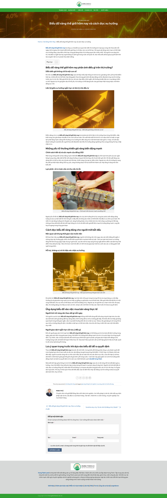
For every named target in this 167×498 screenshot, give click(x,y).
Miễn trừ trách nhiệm (76, 486)
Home (40, 42)
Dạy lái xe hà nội (105, 486)
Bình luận (51, 422)
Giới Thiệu (104, 10)
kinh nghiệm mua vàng (96, 384)
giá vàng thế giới (85, 384)
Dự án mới (71, 10)
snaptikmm (115, 486)
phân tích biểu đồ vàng (108, 384)
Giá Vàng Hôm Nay (83, 20)
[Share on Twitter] (80, 377)
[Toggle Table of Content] (55, 62)
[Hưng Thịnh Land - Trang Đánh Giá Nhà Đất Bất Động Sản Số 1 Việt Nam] (83, 4)
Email (74, 437)
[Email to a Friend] (83, 377)
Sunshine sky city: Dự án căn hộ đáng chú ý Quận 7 (102, 407)
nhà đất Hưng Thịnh (95, 359)
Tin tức (96, 486)
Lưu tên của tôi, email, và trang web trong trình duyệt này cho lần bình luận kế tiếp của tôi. (77, 445)
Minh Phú (93, 29)
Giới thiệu (51, 486)
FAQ (91, 486)
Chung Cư (88, 10)
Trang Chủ (63, 10)
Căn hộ (80, 10)
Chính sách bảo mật (61, 486)
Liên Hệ (86, 486)
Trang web (100, 437)
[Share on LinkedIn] (89, 377)
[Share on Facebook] (77, 377)
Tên (49, 437)
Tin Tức (95, 10)
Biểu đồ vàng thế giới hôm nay (55, 48)
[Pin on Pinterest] (86, 377)
